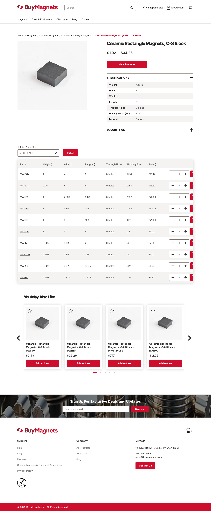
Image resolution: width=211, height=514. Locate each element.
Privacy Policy (25, 470)
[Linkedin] (188, 431)
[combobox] (100, 8)
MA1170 (24, 208)
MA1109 (24, 231)
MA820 (24, 266)
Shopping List (155, 7)
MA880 (24, 243)
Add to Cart (42, 363)
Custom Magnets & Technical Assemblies (39, 465)
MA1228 (24, 174)
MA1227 (24, 185)
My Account (177, 7)
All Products (83, 447)
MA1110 (24, 220)
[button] (18, 338)
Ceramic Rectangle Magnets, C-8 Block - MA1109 (162, 347)
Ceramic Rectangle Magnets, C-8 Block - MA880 (39, 347)
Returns (21, 459)
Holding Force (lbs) (27, 147)
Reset (70, 152)
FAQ (19, 453)
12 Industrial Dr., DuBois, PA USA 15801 (157, 447)
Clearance (62, 19)
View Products (127, 64)
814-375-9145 (143, 453)
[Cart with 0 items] (190, 8)
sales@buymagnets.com (148, 457)
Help (19, 447)
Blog (74, 19)
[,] (42, 323)
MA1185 (24, 197)
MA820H (25, 254)
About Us (81, 453)
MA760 (24, 277)
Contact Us (88, 19)
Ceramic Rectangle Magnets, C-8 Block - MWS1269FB (121, 347)
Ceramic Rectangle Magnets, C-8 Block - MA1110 (80, 347)
